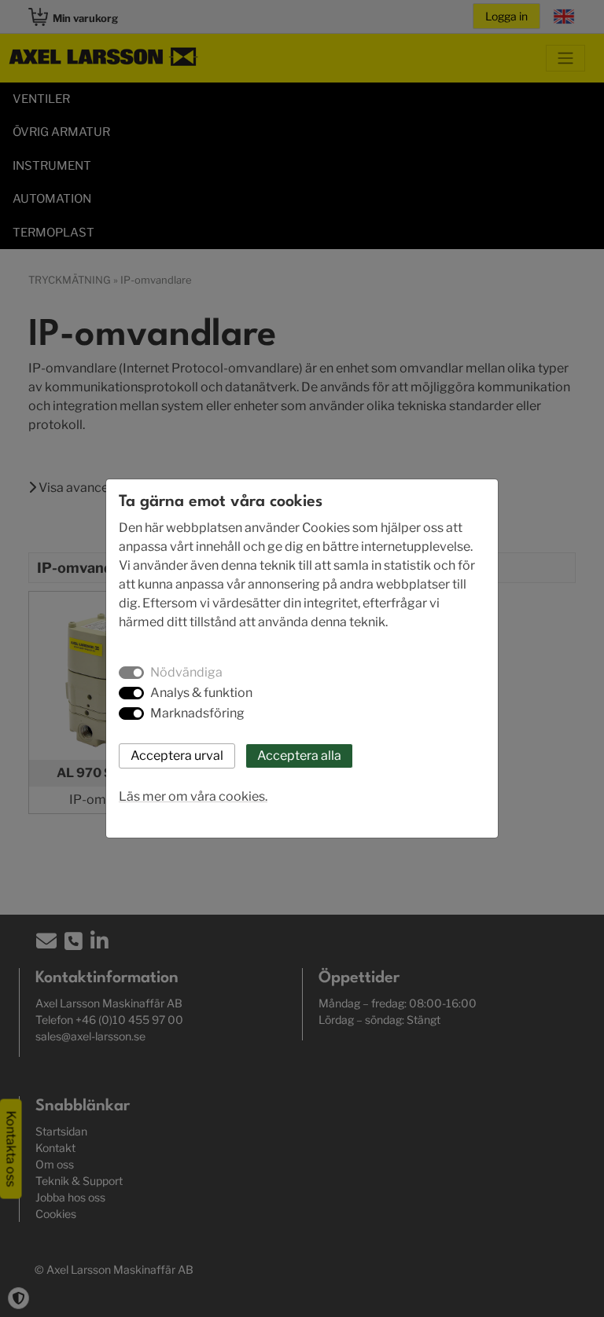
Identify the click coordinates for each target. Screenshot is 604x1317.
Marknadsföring (197, 713)
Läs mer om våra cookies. (193, 796)
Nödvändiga (186, 672)
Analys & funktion (201, 692)
